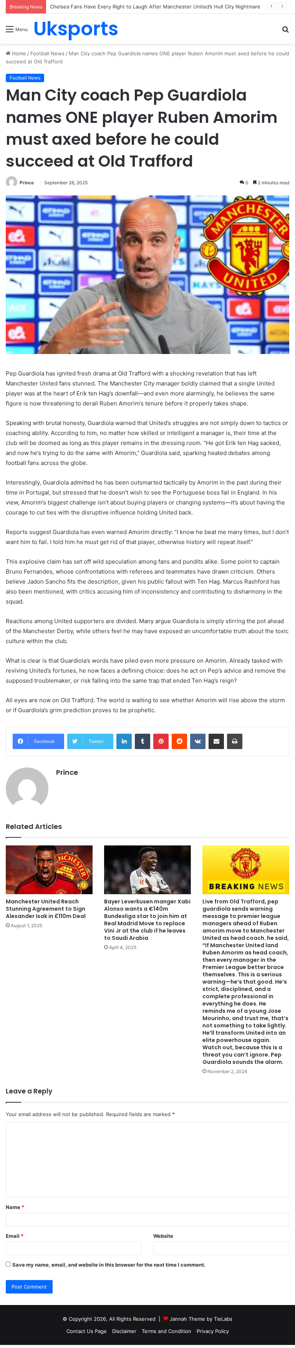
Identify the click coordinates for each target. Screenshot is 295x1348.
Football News (47, 53)
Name (15, 1207)
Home (18, 53)
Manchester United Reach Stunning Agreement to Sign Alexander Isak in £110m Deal (46, 909)
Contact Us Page (86, 1331)
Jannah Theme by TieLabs (201, 1319)
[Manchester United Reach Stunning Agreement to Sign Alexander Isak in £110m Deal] (49, 869)
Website (163, 1236)
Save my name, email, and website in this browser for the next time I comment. (109, 1265)
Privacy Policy (213, 1331)
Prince (27, 182)
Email (14, 1236)
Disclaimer (124, 1331)
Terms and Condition (166, 1331)
